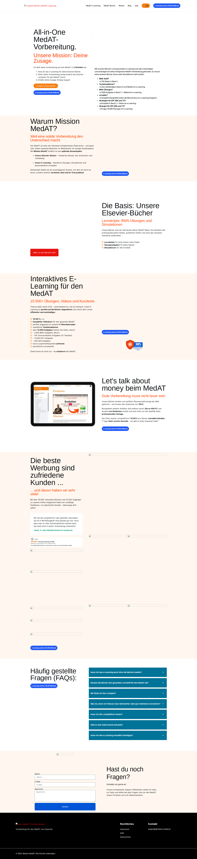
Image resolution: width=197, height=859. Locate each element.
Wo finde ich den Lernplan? (103, 693)
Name (37, 774)
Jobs (136, 6)
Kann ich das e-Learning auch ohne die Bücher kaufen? (116, 672)
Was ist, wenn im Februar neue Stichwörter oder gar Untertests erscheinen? (125, 704)
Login (146, 6)
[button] (97, 37)
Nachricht (39, 789)
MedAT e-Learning (93, 6)
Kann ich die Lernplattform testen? (107, 714)
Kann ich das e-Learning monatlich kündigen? (112, 735)
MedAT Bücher (109, 6)
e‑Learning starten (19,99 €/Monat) (167, 6)
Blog (129, 6)
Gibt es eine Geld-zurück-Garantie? (107, 725)
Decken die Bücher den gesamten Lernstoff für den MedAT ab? (120, 683)
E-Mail (37, 781)
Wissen (121, 6)
